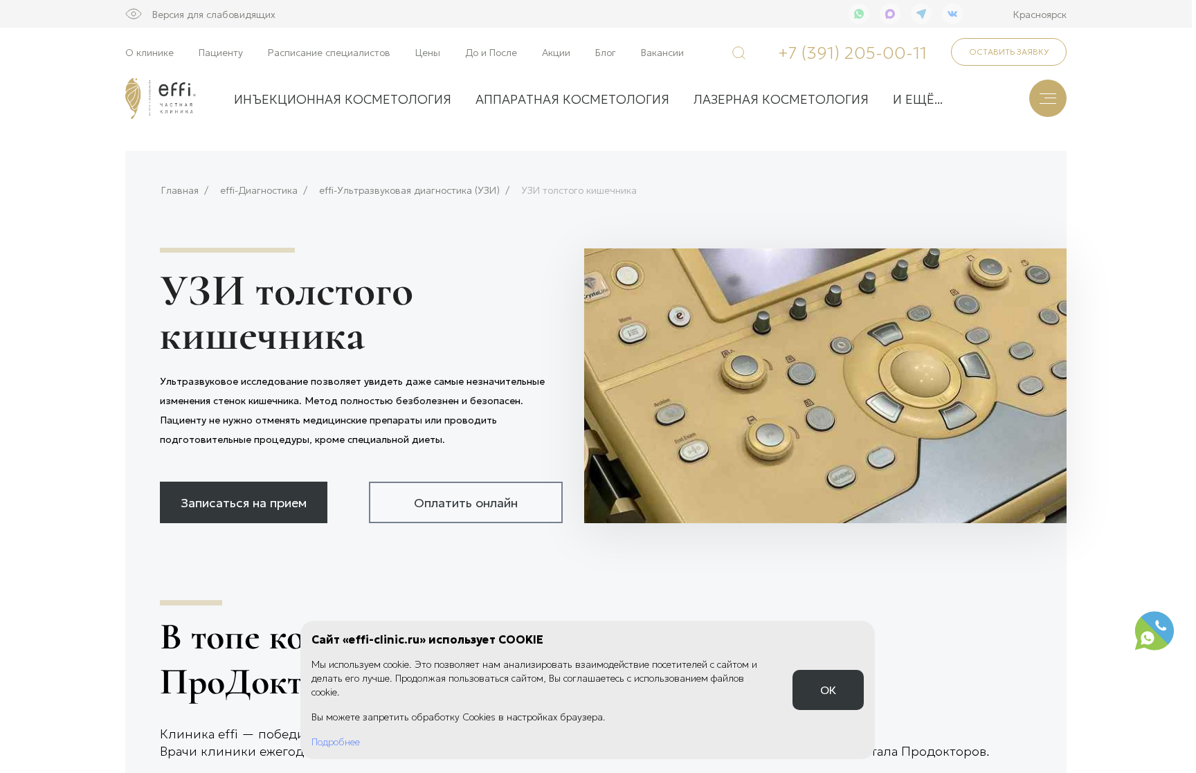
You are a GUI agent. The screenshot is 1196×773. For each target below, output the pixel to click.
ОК (828, 689)
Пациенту (221, 52)
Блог (605, 52)
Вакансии (662, 52)
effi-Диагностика (259, 190)
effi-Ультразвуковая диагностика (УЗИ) (409, 190)
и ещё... (918, 98)
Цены (427, 52)
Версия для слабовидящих (213, 13)
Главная (180, 190)
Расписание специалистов (329, 52)
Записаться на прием (244, 501)
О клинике (149, 52)
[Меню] (1048, 98)
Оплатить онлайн (466, 501)
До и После (491, 52)
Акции (556, 52)
